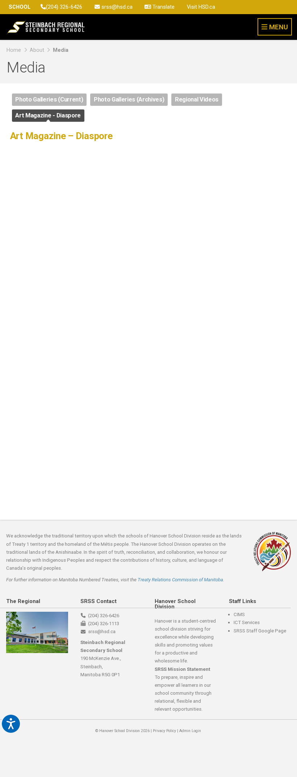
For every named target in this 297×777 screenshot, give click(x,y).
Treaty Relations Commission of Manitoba (180, 579)
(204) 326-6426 (64, 7)
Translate (163, 7)
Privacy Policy (164, 730)
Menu (277, 27)
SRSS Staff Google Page (260, 630)
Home (14, 50)
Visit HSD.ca (201, 7)
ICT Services (247, 622)
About (37, 50)
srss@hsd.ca (116, 7)
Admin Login (190, 730)
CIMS (239, 614)
